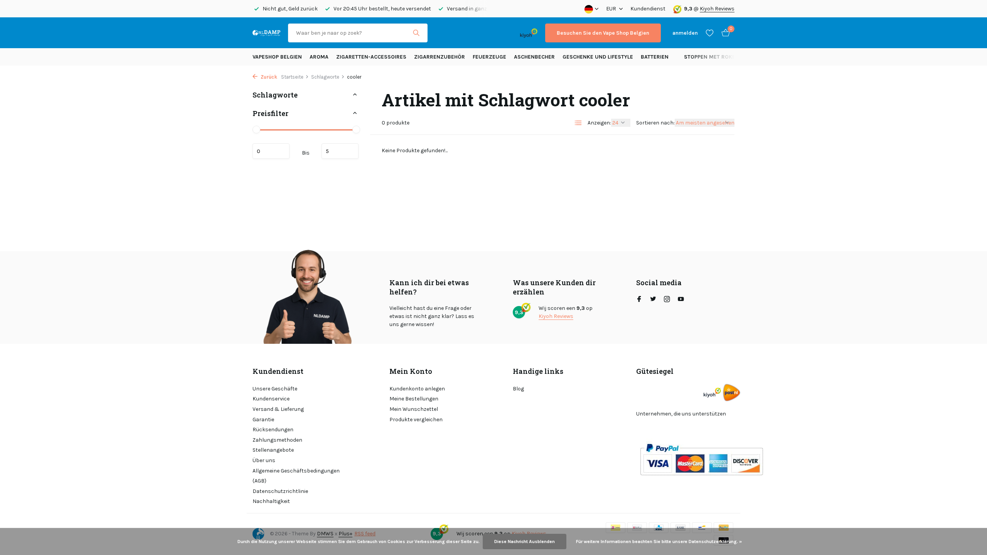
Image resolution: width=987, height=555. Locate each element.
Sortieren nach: (655, 122)
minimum (271, 151)
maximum (340, 151)
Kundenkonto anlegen (417, 388)
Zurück (268, 77)
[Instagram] (667, 299)
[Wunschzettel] (710, 33)
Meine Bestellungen (413, 398)
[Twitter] (653, 299)
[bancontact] (497, 33)
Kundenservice (271, 398)
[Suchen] (416, 33)
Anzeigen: (599, 122)
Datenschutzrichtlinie (280, 491)
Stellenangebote (273, 450)
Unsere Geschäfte (275, 388)
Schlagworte (325, 77)
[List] (578, 122)
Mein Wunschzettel (413, 409)
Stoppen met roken (711, 57)
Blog (518, 388)
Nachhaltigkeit (271, 501)
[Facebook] (639, 299)
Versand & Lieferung (278, 409)
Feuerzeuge (489, 57)
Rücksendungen (273, 429)
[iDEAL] (442, 33)
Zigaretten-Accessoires (371, 57)
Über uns (264, 460)
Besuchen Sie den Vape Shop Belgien (603, 33)
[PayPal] (465, 33)
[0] (724, 33)
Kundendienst (647, 8)
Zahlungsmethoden (277, 440)
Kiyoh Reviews (717, 8)
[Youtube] (681, 299)
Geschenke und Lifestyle (598, 57)
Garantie (263, 419)
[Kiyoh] (528, 32)
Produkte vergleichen (416, 419)
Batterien (655, 57)
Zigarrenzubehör (439, 57)
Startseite (292, 77)
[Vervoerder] (731, 392)
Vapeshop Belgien (277, 57)
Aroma (319, 57)
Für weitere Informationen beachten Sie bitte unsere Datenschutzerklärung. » (659, 541)
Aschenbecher (534, 57)
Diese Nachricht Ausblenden (524, 541)
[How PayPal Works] (701, 459)
